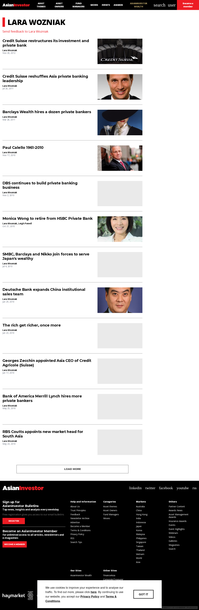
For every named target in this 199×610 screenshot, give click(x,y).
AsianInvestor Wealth (81, 575)
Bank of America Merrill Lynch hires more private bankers (42, 398)
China (139, 510)
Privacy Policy (77, 534)
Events (172, 525)
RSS (72, 538)
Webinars (173, 532)
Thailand (140, 550)
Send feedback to (25, 31)
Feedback (75, 514)
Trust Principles (78, 510)
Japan (139, 526)
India (138, 518)
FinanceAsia (109, 575)
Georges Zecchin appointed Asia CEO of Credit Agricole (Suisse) (46, 362)
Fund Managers (111, 514)
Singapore (141, 542)
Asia (138, 562)
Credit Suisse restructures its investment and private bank (45, 43)
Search (172, 548)
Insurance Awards (178, 521)
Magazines (174, 544)
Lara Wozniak (9, 50)
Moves (106, 518)
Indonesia (141, 522)
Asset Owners (110, 510)
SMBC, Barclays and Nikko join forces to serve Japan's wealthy (45, 256)
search (159, 4)
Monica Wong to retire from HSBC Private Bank (47, 218)
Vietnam (140, 554)
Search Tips (76, 542)
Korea (139, 530)
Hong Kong (141, 514)
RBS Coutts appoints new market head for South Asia (42, 434)
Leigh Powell (25, 223)
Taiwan (139, 546)
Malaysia (140, 534)
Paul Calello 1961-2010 (23, 147)
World (139, 558)
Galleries (173, 540)
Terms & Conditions (80, 530)
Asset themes (110, 506)
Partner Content (177, 506)
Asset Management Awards (178, 516)
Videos (172, 537)
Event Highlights (177, 529)
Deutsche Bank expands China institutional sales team (43, 291)
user (172, 4)
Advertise (75, 522)
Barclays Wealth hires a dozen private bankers (46, 112)
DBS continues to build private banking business (39, 185)
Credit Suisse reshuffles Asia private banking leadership (45, 78)
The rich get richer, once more (31, 325)
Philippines (141, 538)
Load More (72, 469)
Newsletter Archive (79, 518)
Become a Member (80, 526)
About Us (75, 506)
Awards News (176, 510)
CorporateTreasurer (113, 579)
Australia (140, 506)
